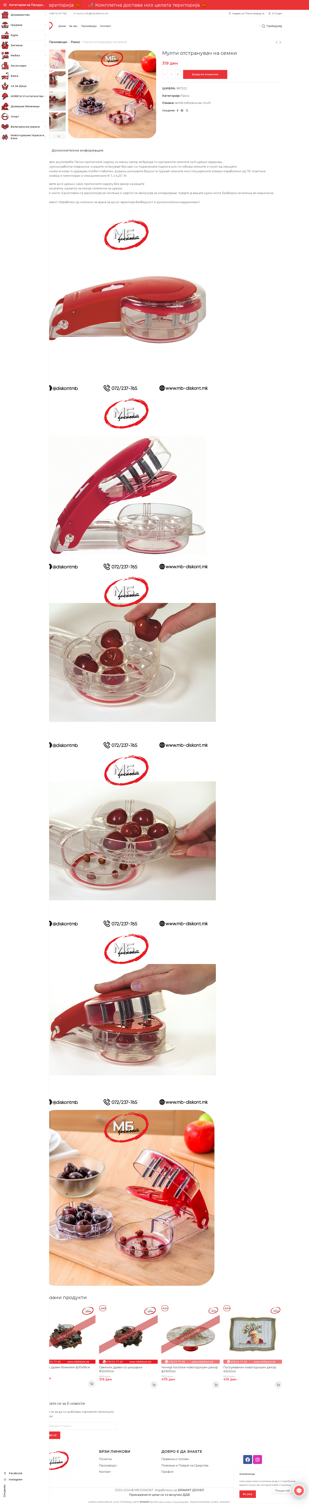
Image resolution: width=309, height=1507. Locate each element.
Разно (75, 42)
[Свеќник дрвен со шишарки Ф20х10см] (128, 1334)
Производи (58, 42)
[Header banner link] (159, 5)
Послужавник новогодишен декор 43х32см (249, 1369)
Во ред (247, 1494)
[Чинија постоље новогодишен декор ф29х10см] (190, 1334)
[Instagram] (257, 1459)
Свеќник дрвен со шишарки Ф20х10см (121, 1369)
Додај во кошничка (205, 74)
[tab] (77, 150)
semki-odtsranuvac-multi (193, 103)
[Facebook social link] (177, 110)
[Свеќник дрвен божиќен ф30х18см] (66, 1334)
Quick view (89, 1311)
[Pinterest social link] (182, 110)
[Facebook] (247, 1459)
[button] (278, 1384)
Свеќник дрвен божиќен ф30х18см (63, 1367)
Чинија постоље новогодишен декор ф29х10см (189, 1369)
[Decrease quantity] (165, 74)
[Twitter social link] (187, 110)
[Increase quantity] (178, 74)
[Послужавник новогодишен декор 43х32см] (252, 1334)
